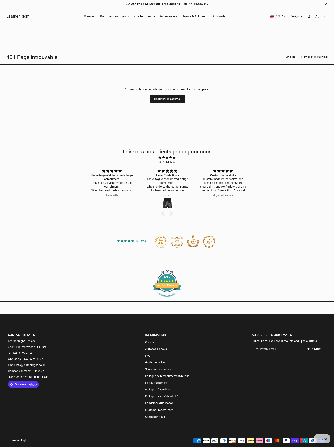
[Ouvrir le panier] (325, 16)
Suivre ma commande (158, 369)
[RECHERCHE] (308, 16)
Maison (89, 16)
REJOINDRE (314, 349)
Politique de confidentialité (161, 396)
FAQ (147, 355)
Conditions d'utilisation (159, 403)
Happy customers (156, 382)
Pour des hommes (113, 16)
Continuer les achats (167, 99)
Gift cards (218, 16)
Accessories (168, 16)
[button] (164, 213)
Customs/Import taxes (159, 410)
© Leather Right (18, 440)
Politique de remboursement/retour (167, 376)
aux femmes (143, 16)
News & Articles (194, 16)
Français (295, 16)
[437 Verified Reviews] (167, 299)
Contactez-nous (155, 416)
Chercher (150, 342)
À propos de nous (156, 348)
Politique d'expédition (158, 389)
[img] (167, 157)
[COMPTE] (317, 16)
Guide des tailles (155, 362)
